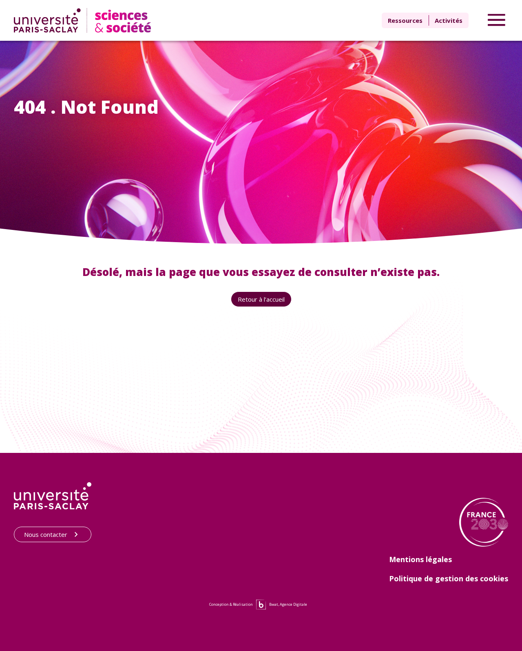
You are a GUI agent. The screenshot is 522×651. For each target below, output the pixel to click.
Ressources (405, 20)
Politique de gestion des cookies (448, 578)
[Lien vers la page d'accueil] (84, 20)
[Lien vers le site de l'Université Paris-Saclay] (52, 495)
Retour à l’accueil (261, 299)
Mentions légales (420, 559)
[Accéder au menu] (496, 20)
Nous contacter (45, 534)
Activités (448, 20)
